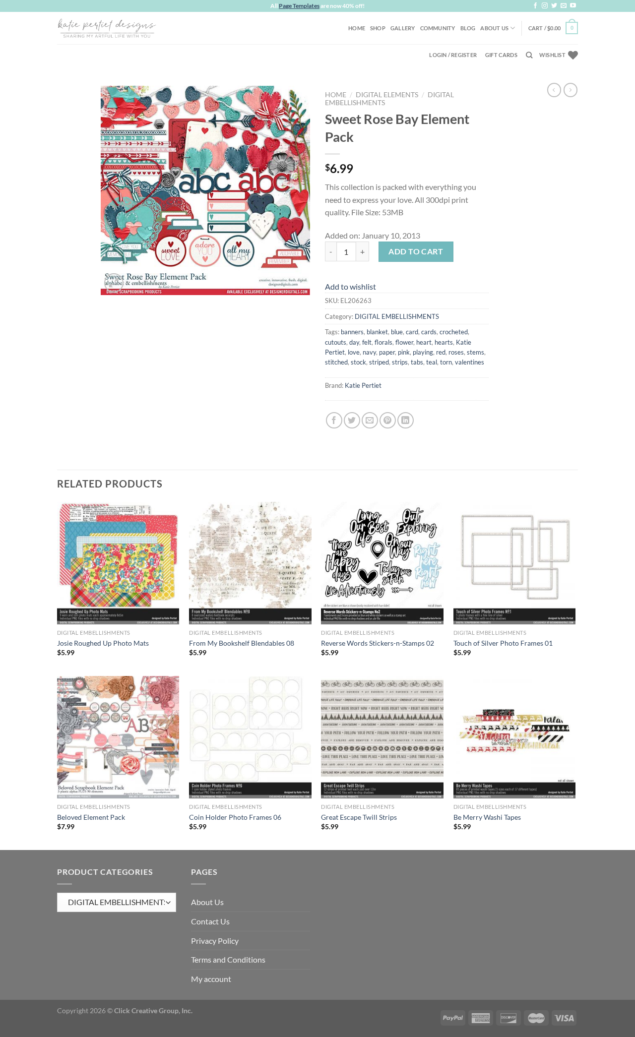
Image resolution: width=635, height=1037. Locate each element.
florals (383, 342)
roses (456, 352)
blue (397, 332)
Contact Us (210, 921)
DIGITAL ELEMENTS (387, 95)
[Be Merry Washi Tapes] (514, 737)
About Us (494, 28)
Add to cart (415, 251)
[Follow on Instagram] (545, 5)
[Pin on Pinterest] (388, 420)
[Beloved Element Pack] (118, 737)
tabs (417, 362)
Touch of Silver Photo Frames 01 (503, 643)
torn (446, 362)
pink (404, 352)
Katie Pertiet (363, 385)
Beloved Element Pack (91, 817)
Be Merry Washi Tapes (487, 817)
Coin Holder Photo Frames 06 (235, 817)
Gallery (402, 28)
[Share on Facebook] (334, 420)
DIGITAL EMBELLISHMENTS (397, 316)
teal (431, 362)
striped (379, 362)
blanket (377, 332)
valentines (469, 362)
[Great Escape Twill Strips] (382, 737)
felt (367, 342)
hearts (444, 342)
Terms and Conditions (228, 959)
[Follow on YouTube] (573, 5)
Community (437, 28)
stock (358, 362)
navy (369, 352)
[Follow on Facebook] (535, 5)
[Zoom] (114, 283)
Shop (377, 28)
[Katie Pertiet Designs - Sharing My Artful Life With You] (106, 27)
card (412, 332)
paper (387, 352)
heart (424, 342)
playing (423, 352)
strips (400, 362)
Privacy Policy (215, 940)
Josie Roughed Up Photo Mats (103, 643)
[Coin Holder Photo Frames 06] (250, 737)
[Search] (529, 55)
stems (475, 352)
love (354, 352)
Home (356, 28)
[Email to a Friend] (370, 420)
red (440, 352)
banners (352, 332)
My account (211, 978)
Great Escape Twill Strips (359, 817)
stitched (336, 362)
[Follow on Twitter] (554, 5)
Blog (468, 28)
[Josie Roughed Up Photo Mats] (118, 563)
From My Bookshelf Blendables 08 (241, 643)
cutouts (335, 342)
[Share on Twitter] (352, 420)
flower (404, 342)
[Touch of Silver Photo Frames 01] (514, 563)
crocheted (454, 332)
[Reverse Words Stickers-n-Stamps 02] (382, 563)
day (354, 342)
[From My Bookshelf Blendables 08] (250, 563)
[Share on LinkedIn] (405, 420)
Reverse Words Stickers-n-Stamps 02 (377, 643)
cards (429, 332)
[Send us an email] (564, 5)
